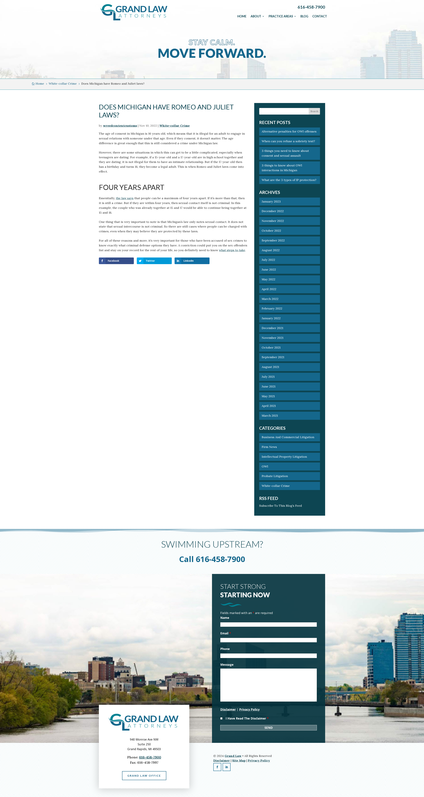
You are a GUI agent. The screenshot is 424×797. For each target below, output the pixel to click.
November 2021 (272, 338)
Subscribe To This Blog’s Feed (280, 506)
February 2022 (272, 308)
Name (224, 618)
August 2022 (271, 250)
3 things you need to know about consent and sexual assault (285, 153)
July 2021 (268, 377)
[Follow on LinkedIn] (227, 767)
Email (225, 633)
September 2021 (273, 357)
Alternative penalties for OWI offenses (289, 131)
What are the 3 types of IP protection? (289, 180)
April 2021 (269, 406)
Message (227, 665)
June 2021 (268, 386)
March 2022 (270, 299)
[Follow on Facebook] (217, 767)
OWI (265, 466)
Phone (225, 649)
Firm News (269, 447)
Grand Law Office (144, 775)
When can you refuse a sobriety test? (289, 141)
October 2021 (271, 347)
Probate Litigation (275, 476)
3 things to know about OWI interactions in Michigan (282, 167)
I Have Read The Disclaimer (247, 718)
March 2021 (270, 415)
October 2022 (271, 230)
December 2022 (273, 211)
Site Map (238, 760)
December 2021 (272, 328)
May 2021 (268, 396)
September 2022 (273, 240)
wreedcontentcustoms (120, 126)
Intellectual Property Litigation (284, 457)
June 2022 (269, 269)
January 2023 (271, 201)
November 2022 (273, 221)
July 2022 (268, 260)
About (256, 16)
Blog (304, 16)
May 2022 (268, 279)
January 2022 (271, 318)
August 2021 (270, 367)
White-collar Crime (174, 126)
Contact (319, 16)
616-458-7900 (311, 6)
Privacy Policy (249, 709)
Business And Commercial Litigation (288, 437)
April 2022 (269, 289)
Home (241, 16)
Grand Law (233, 756)
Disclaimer (228, 709)
